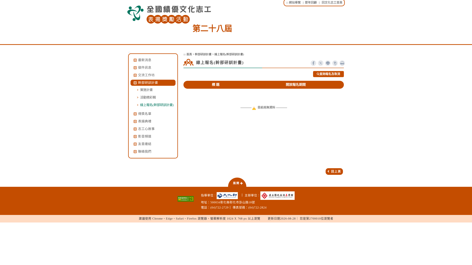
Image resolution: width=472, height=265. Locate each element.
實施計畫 (146, 90)
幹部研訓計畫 (203, 54)
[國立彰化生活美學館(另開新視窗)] (278, 195)
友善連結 (144, 144)
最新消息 (144, 60)
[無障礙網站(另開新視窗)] (186, 199)
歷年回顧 (311, 2)
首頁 (189, 54)
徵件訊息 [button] (144, 67)
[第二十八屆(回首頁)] (169, 15)
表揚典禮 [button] (144, 121)
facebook (313, 63)
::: (287, 2)
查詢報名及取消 (330, 73)
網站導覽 (295, 2)
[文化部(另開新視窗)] (228, 195)
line (328, 63)
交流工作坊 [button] (146, 75)
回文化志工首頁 (332, 2)
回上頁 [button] (336, 171)
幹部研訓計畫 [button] (148, 82)
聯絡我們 (144, 151)
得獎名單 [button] (144, 114)
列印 (342, 63)
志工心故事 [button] (146, 129)
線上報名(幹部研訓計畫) (157, 105)
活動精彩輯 (148, 97)
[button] (237, 182)
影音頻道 (144, 136)
